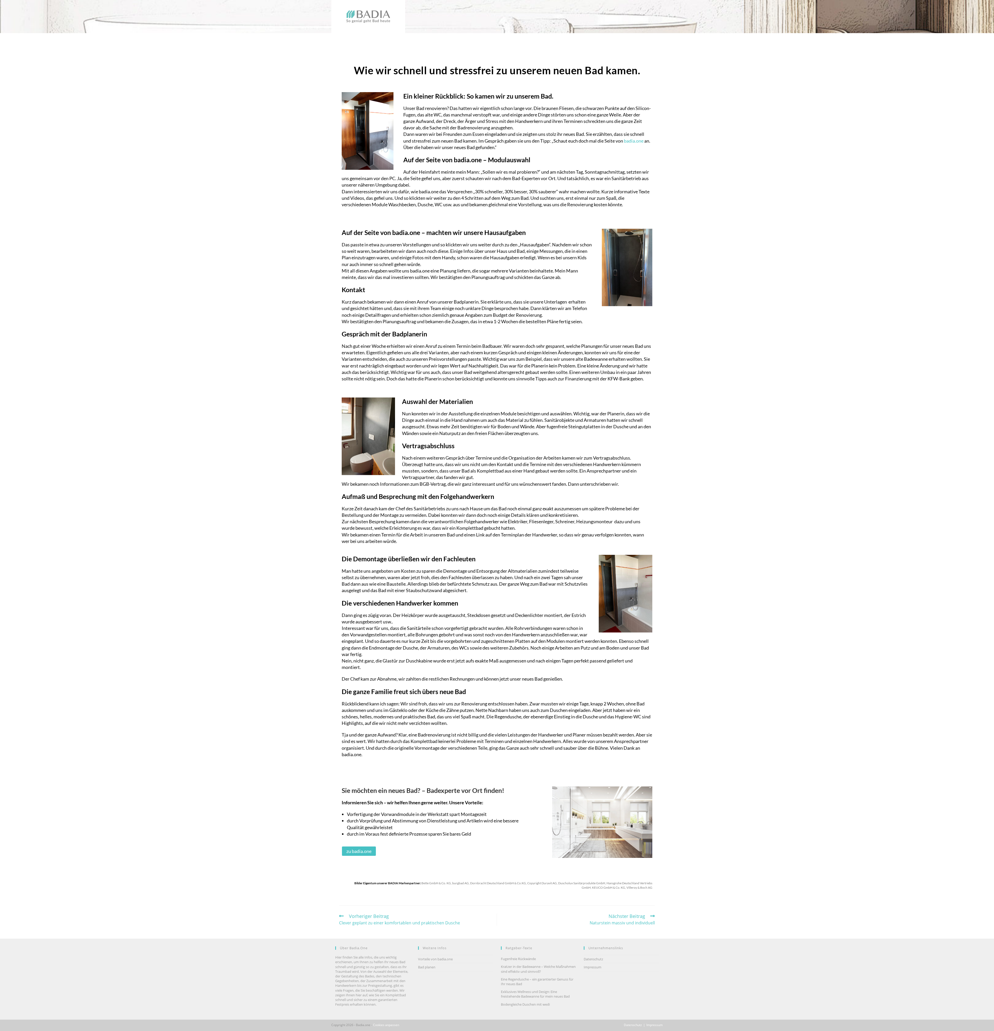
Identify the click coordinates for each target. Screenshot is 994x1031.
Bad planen (426, 967)
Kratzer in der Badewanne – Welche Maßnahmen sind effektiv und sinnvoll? (538, 969)
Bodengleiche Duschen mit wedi (525, 1004)
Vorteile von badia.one (435, 959)
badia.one (634, 141)
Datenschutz (593, 959)
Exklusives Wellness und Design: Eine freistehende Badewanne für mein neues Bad (535, 994)
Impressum (592, 967)
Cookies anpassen (386, 1025)
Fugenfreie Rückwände (518, 958)
